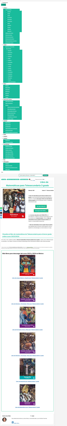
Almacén (7, 85)
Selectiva (9, 29)
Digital (9, 58)
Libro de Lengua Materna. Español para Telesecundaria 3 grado (27, 278)
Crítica (9, 15)
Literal (9, 23)
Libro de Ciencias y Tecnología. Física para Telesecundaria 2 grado (27, 303)
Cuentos (5, 138)
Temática (7, 95)
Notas (4, 134)
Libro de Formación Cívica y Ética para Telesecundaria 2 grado (27, 329)
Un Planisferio (8, 126)
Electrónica (7, 91)
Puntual (9, 27)
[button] (2, 172)
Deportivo (10, 54)
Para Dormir (7, 140)
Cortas (9, 13)
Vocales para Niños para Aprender (11, 132)
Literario (9, 68)
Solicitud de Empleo (9, 130)
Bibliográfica (7, 87)
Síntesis (9, 79)
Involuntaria (10, 21)
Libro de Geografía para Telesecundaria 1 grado (27, 381)
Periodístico (10, 72)
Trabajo (6, 97)
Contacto (7, 163)
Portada (3, 179)
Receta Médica (8, 124)
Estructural (10, 19)
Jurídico (9, 66)
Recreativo (10, 77)
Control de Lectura (8, 35)
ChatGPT (5, 136)
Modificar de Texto (8, 146)
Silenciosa (9, 31)
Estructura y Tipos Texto (9, 46)
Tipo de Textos (8, 48)
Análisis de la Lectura (9, 33)
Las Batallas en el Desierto (12, 116)
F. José (33, 180)
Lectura (5, 7)
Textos (4, 44)
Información (5, 161)
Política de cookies (8, 165)
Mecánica (9, 25)
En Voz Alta (10, 17)
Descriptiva (7, 89)
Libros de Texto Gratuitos (13, 179)
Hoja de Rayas (7, 122)
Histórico (9, 60)
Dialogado (10, 56)
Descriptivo (10, 52)
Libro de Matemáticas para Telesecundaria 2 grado (27, 407)
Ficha (4, 83)
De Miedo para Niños (9, 142)
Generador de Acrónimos (10, 157)
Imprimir (5, 120)
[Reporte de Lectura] (5, 2)
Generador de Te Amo (9, 155)
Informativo (10, 62)
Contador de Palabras (9, 148)
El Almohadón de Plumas (12, 111)
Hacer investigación (9, 103)
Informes (9, 64)
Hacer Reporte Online (9, 101)
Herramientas (6, 144)
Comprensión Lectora (9, 42)
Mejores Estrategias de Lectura (11, 40)
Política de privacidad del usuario (11, 167)
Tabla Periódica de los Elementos (11, 128)
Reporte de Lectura (7, 99)
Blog (4, 159)
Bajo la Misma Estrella (11, 109)
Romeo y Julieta (10, 118)
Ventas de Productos (12, 81)
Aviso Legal (7, 169)
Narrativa (9, 70)
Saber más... (16, 423)
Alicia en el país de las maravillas (13, 107)
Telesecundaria (24, 179)
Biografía (9, 50)
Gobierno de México (30, 247)
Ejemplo (6, 105)
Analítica (9, 11)
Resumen (7, 93)
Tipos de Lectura (8, 9)
